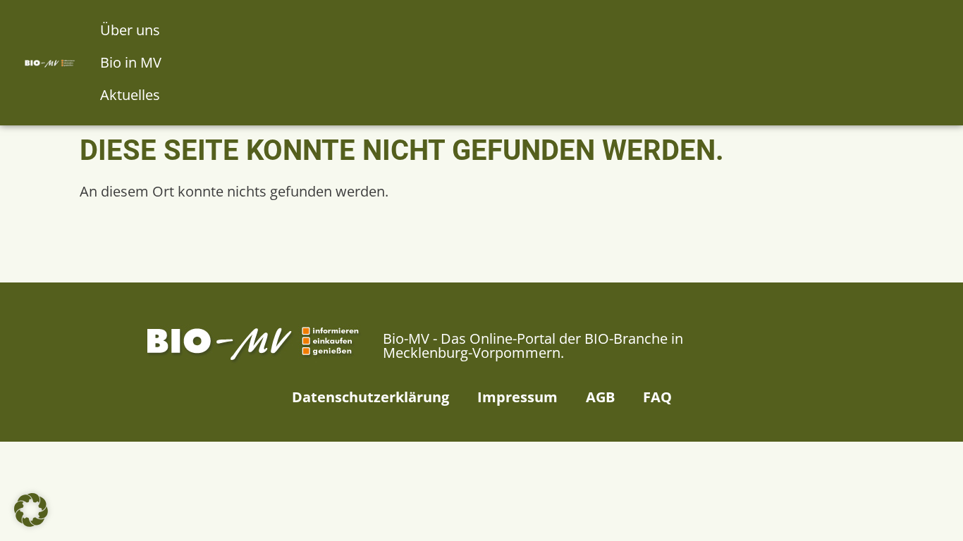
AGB (600, 396)
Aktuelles (130, 94)
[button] (31, 510)
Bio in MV (130, 62)
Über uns (130, 29)
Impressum (517, 396)
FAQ (657, 396)
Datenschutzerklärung (370, 396)
